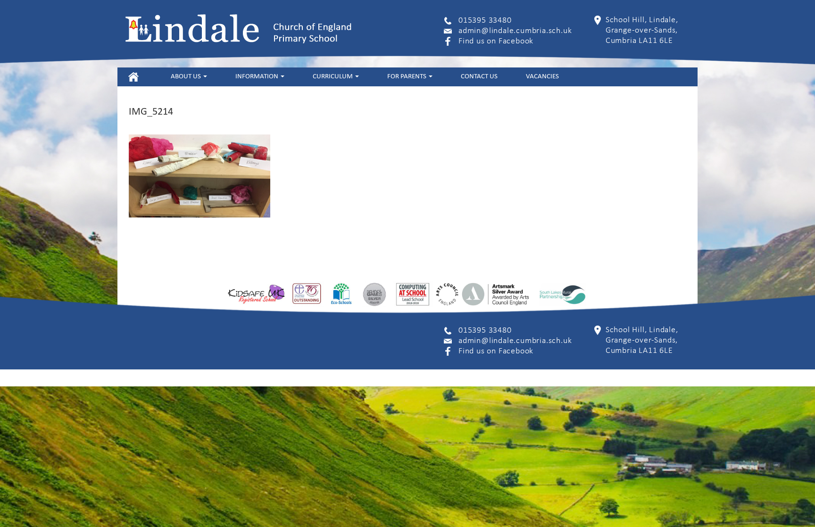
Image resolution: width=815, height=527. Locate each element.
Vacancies (542, 76)
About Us (186, 76)
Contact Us (479, 76)
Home (133, 76)
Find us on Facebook (495, 41)
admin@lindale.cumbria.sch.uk (515, 30)
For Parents (407, 76)
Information (257, 76)
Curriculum (333, 76)
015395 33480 (485, 20)
